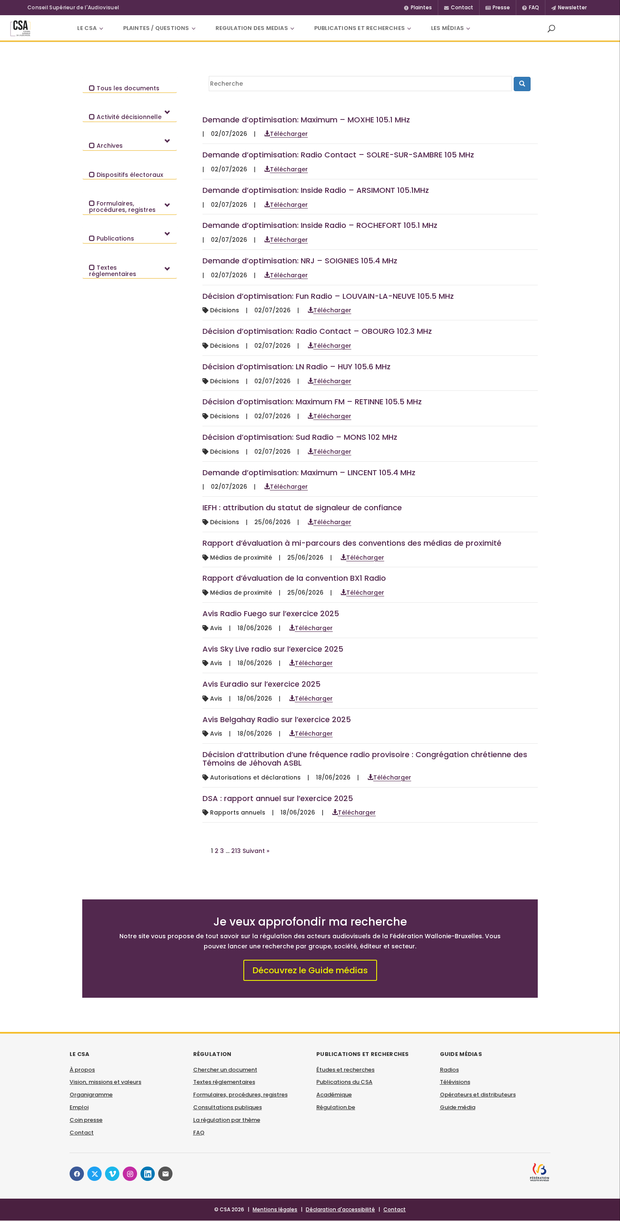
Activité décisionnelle (128, 117)
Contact (82, 1133)
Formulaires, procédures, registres (122, 206)
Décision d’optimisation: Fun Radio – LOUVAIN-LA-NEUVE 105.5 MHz (328, 296)
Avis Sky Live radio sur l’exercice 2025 (272, 649)
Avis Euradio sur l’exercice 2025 (261, 684)
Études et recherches (345, 1070)
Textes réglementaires (112, 270)
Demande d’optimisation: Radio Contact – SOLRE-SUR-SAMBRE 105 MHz (338, 154)
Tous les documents (127, 88)
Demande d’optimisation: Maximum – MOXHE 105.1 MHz (306, 119)
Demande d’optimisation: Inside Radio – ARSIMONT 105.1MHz (315, 190)
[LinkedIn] (147, 1174)
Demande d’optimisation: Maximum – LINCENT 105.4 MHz (308, 472)
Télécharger (289, 134)
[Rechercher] (522, 84)
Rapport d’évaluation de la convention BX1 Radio (294, 578)
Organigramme (91, 1095)
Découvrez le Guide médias (310, 970)
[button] (551, 28)
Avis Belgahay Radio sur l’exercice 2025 (276, 719)
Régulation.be (335, 1107)
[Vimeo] (112, 1174)
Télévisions (455, 1082)
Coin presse (86, 1120)
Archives (109, 145)
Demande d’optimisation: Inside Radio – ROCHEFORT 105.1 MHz (319, 225)
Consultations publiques (227, 1107)
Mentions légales (275, 1209)
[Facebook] (77, 1174)
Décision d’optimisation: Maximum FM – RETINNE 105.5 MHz (312, 401)
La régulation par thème (226, 1120)
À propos (82, 1070)
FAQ (199, 1133)
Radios (449, 1070)
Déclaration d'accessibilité (340, 1209)
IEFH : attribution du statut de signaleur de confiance (302, 507)
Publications (114, 238)
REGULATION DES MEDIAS (252, 28)
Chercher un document (225, 1070)
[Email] (165, 1174)
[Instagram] (130, 1174)
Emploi (79, 1107)
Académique (334, 1095)
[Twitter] (94, 1174)
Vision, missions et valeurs (105, 1082)
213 (236, 851)
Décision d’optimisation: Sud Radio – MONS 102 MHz (299, 437)
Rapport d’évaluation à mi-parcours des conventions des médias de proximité (351, 543)
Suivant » (256, 851)
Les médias (447, 28)
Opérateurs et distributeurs (478, 1095)
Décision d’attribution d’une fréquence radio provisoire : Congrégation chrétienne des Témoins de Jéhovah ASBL (364, 758)
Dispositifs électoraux (129, 175)
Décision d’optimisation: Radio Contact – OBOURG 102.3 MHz (317, 331)
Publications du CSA (344, 1082)
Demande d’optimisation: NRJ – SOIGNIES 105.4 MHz (299, 260)
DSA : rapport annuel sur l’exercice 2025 (277, 798)
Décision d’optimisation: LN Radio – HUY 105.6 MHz (296, 366)
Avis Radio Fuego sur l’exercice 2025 (270, 613)
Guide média (457, 1107)
